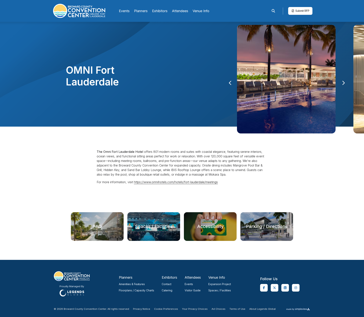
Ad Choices (218, 309)
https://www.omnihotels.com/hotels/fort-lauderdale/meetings (176, 182)
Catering (167, 290)
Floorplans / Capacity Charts (136, 290)
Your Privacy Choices (195, 309)
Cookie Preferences (166, 309)
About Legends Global (262, 309)
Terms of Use (237, 309)
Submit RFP (302, 10)
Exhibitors (159, 11)
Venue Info (201, 11)
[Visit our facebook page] (264, 288)
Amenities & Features (132, 284)
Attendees (180, 11)
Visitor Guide (193, 290)
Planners (140, 11)
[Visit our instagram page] (296, 288)
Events (124, 11)
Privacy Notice (141, 309)
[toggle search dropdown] (273, 11)
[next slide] (343, 83)
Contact (166, 284)
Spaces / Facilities (219, 290)
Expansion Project (219, 284)
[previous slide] (230, 83)
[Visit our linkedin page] (285, 288)
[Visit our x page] (274, 288)
